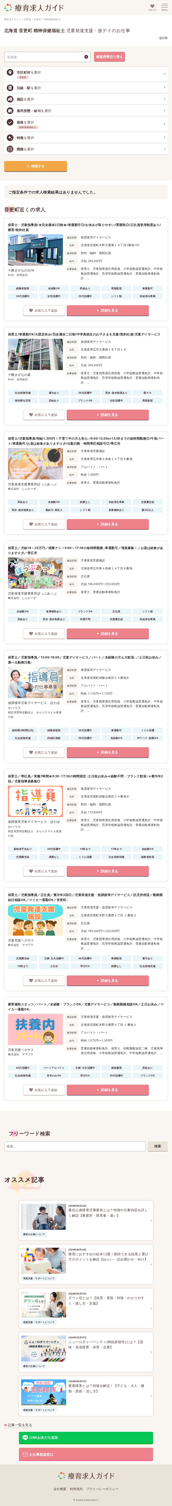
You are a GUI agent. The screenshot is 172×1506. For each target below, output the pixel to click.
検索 (157, 1146)
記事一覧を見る (20, 1425)
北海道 (27, 19)
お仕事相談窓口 (41, 1454)
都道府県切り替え (109, 56)
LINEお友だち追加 (43, 1437)
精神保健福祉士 (52, 19)
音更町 (37, 19)
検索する (38, 166)
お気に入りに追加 (44, 310)
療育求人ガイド (12, 19)
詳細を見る (109, 310)
